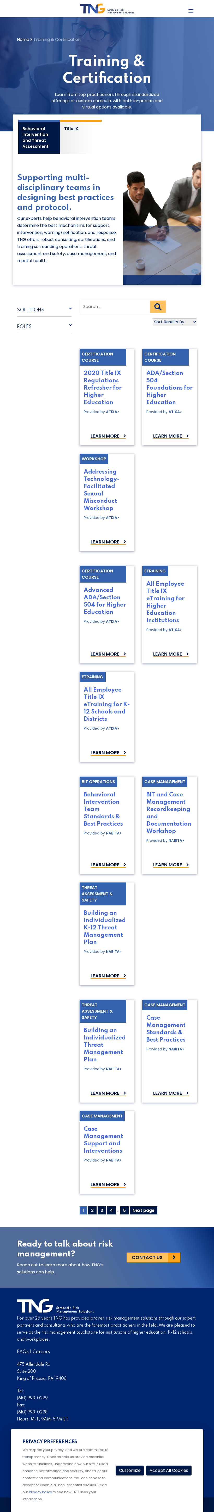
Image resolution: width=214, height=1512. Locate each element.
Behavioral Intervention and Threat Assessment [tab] (35, 137)
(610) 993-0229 (32, 1398)
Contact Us (147, 1257)
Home (23, 40)
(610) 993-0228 (32, 1412)
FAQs (23, 1352)
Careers (41, 1352)
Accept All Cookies (169, 1470)
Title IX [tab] (71, 128)
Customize (130, 1470)
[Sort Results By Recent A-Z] (138, 322)
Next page (143, 1210)
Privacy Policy (40, 1492)
